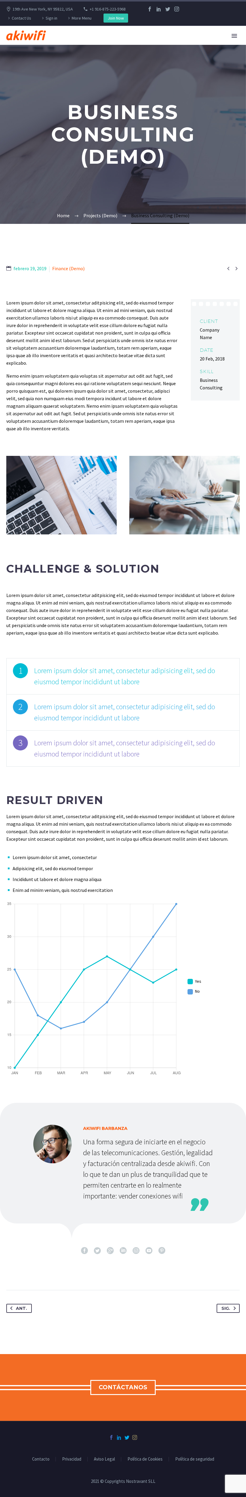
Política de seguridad (194, 1459)
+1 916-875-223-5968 (108, 9)
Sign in (51, 18)
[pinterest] (161, 1250)
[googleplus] (110, 1250)
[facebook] (84, 1250)
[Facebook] (149, 9)
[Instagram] (176, 9)
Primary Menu (234, 35)
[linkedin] (123, 1250)
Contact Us (21, 18)
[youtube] (149, 1250)
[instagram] (136, 1250)
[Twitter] (167, 9)
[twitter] (97, 1250)
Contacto (41, 1459)
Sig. (225, 1308)
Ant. (21, 1308)
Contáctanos (123, 1387)
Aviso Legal (104, 1459)
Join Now (116, 18)
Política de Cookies (145, 1459)
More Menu (82, 18)
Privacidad (71, 1459)
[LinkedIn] (158, 9)
